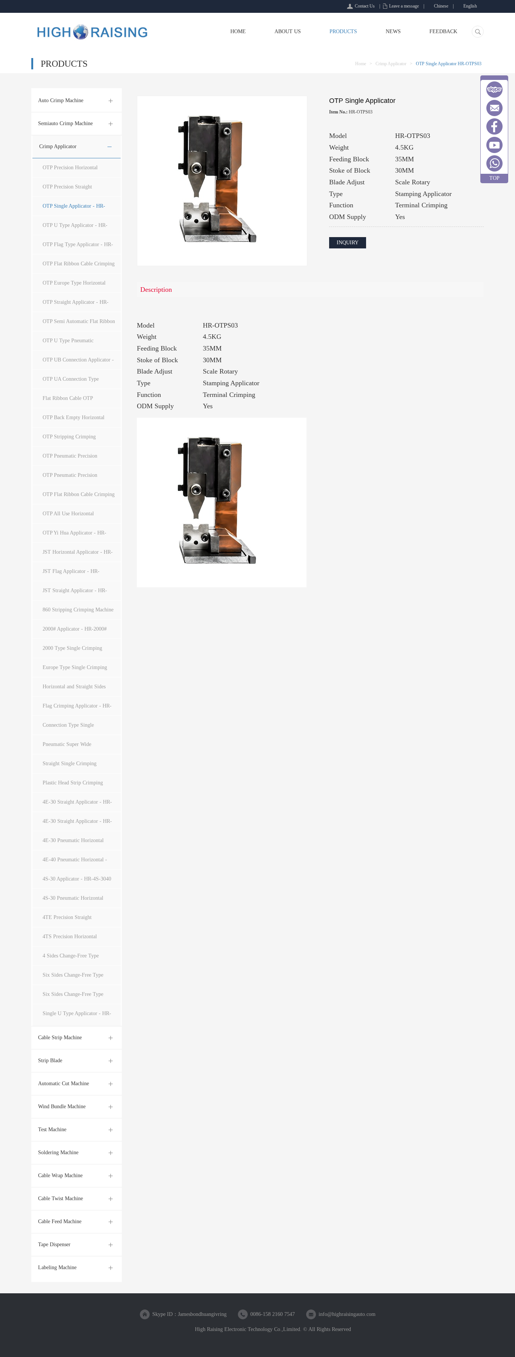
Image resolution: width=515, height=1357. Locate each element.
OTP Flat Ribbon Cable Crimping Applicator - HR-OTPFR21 (79, 498)
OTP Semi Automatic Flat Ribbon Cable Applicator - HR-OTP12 (79, 325)
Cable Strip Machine (60, 1037)
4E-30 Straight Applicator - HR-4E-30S (77, 824)
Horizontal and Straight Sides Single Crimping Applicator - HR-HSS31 (74, 690)
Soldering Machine (58, 1152)
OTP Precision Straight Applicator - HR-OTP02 (69, 190)
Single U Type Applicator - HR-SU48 (77, 1017)
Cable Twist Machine (60, 1198)
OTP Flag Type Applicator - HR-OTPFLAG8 (78, 248)
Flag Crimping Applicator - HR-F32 (77, 709)
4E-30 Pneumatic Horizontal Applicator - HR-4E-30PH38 (73, 844)
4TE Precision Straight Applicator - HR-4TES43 (70, 920)
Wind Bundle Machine (62, 1106)
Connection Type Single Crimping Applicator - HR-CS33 (77, 728)
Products (343, 31)
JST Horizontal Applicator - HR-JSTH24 (78, 555)
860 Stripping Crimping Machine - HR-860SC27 (78, 613)
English (470, 6)
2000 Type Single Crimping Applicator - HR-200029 (72, 651)
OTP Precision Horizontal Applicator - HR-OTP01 (70, 171)
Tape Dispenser (54, 1244)
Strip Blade (50, 1060)
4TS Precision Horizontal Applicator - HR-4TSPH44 (71, 940)
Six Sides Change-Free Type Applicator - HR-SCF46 (73, 978)
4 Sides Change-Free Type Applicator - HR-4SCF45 (71, 959)
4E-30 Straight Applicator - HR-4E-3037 (77, 805)
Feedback (443, 31)
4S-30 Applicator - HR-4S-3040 (77, 879)
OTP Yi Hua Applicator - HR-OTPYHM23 (74, 536)
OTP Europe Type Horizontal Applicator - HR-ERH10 (74, 286)
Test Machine (52, 1129)
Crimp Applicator (391, 63)
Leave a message (404, 6)
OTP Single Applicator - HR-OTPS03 (74, 209)
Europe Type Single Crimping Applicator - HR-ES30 (75, 671)
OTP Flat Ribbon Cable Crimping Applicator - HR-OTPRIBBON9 (79, 267)
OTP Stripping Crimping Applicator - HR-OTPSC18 (72, 440)
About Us (287, 31)
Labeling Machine (57, 1267)
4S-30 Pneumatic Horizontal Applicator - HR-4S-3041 (73, 901)
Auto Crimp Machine (60, 100)
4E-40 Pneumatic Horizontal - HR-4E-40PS (75, 863)
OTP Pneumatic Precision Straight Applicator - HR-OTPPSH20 (70, 478)
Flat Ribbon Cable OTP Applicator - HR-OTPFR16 (72, 401)
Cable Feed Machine (59, 1221)
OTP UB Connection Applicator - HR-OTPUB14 (78, 363)
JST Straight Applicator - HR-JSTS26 (75, 594)
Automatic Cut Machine (63, 1083)
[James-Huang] (494, 89)
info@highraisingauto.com (347, 1314)
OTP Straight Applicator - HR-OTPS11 (76, 305)
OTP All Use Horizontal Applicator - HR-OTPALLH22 (76, 517)
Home (238, 31)
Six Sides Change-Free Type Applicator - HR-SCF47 (73, 997)
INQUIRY (348, 242)
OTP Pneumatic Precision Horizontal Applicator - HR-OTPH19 (73, 459)
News (393, 31)
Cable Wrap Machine (60, 1175)
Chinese (441, 6)
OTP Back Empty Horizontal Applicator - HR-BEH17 (73, 421)
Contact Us (365, 6)
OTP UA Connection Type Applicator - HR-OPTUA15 (72, 382)
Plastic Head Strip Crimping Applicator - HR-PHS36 (73, 786)
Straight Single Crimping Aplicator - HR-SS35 (70, 767)
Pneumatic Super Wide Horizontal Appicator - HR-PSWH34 (72, 747)
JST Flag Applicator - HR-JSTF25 (71, 574)
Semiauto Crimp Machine (65, 123)
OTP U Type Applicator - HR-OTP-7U (75, 228)
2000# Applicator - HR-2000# (75, 629)
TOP (494, 178)
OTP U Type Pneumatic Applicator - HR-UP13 (68, 344)
